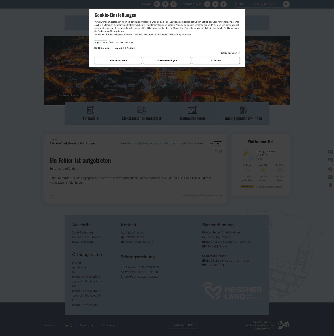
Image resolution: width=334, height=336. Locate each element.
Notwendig (103, 48)
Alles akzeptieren (118, 60)
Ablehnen (216, 60)
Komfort (117, 48)
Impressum (100, 42)
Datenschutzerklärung (121, 42)
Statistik (130, 48)
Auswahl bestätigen (167, 60)
